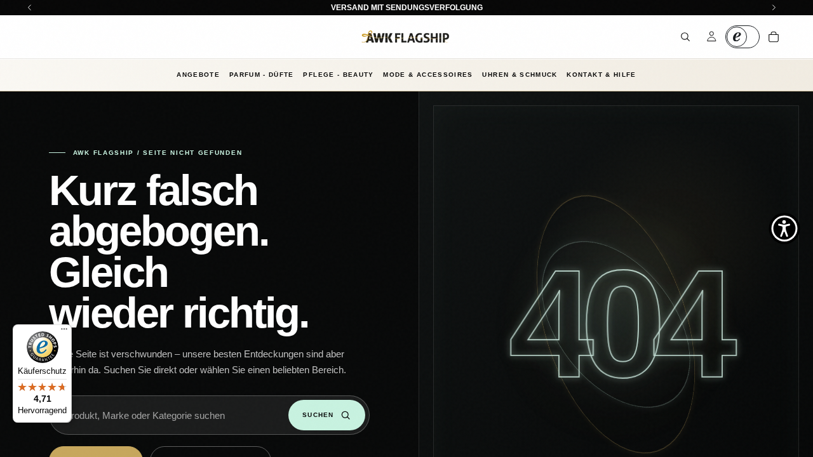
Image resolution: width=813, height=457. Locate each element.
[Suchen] (685, 37)
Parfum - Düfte (261, 74)
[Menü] (64, 332)
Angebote (198, 74)
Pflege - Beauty (338, 74)
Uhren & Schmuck (519, 74)
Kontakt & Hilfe (601, 74)
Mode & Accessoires (428, 74)
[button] (784, 228)
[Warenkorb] (774, 37)
